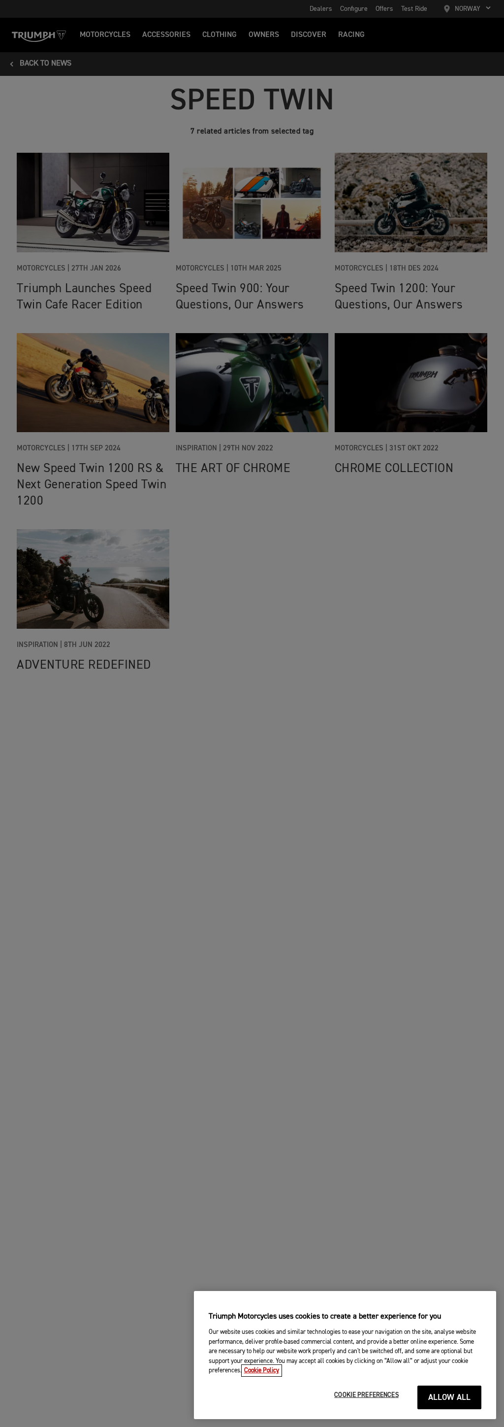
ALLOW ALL (449, 1397)
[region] (345, 1355)
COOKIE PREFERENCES (366, 1395)
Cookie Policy (261, 1370)
